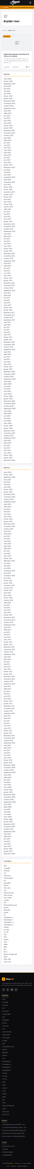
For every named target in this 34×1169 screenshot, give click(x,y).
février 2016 (8, 204)
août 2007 (7, 440)
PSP (5, 937)
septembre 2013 (9, 261)
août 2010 (7, 352)
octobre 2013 (8, 258)
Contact (5, 1149)
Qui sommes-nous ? (9, 1146)
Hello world (8, 895)
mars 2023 (7, 150)
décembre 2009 (9, 372)
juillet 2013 (7, 266)
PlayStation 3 (8, 920)
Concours (7, 876)
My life (6, 907)
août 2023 (7, 138)
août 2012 (7, 293)
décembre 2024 (9, 101)
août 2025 (7, 86)
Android (6, 871)
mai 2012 (7, 300)
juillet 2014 (7, 236)
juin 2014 (7, 239)
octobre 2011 (8, 317)
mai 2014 (7, 241)
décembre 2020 (9, 167)
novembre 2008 (9, 404)
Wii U (5, 952)
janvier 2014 (8, 251)
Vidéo (6, 944)
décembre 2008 (9, 401)
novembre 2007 (9, 433)
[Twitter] (3, 989)
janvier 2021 (8, 165)
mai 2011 (7, 330)
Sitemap (13, 1166)
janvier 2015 (8, 221)
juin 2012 (7, 298)
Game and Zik (9, 893)
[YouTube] (12, 989)
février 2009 (8, 396)
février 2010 (8, 367)
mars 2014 (7, 246)
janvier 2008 (8, 428)
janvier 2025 (8, 98)
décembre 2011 (9, 313)
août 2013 (7, 263)
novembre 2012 (9, 285)
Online (6, 912)
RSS (8, 1166)
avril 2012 (7, 303)
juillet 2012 (7, 295)
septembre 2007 (9, 438)
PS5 (5, 935)
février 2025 (8, 96)
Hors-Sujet (8, 898)
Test (5, 942)
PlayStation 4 (8, 922)
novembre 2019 (9, 177)
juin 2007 (7, 445)
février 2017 (8, 197)
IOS (5, 903)
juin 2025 (7, 89)
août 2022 (7, 153)
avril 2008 (7, 421)
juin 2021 (7, 158)
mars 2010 (7, 364)
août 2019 (7, 180)
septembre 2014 (9, 231)
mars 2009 (7, 394)
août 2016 (7, 199)
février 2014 (8, 249)
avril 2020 (7, 175)
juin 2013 (7, 268)
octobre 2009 (9, 376)
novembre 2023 (9, 133)
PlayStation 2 (8, 917)
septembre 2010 (9, 349)
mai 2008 (7, 418)
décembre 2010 (9, 342)
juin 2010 (7, 357)
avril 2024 (7, 121)
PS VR (6, 932)
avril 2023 (7, 148)
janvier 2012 (8, 310)
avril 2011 (7, 332)
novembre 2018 (9, 182)
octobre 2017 (8, 194)
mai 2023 (7, 145)
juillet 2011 (7, 325)
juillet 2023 (7, 140)
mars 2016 (7, 202)
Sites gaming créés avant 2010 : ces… (14, 1124)
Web (5, 947)
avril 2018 (7, 185)
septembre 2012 (9, 290)
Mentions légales (8, 1152)
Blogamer (10, 1163)
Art (5, 873)
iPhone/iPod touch (10, 905)
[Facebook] (7, 989)
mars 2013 (7, 276)
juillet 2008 (7, 413)
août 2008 (7, 411)
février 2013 (8, 278)
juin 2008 (7, 416)
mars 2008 (7, 423)
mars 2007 (7, 453)
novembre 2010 (9, 345)
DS (5, 880)
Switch (6, 939)
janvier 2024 (8, 128)
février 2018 (8, 187)
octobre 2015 (8, 207)
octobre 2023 (8, 135)
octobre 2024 (9, 106)
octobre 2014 (8, 229)
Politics (6, 927)
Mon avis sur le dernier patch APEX (13, 1133)
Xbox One (7, 962)
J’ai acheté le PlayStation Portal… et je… (15, 1127)
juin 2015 (7, 212)
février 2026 (8, 81)
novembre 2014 (9, 226)
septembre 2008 (9, 408)
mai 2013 (7, 271)
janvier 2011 (8, 340)
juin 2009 (7, 386)
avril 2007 (7, 450)
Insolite (6, 900)
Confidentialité (7, 1155)
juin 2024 (7, 116)
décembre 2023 (9, 130)
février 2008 (8, 426)
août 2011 (7, 322)
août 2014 (7, 234)
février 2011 (8, 337)
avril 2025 (7, 94)
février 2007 (8, 455)
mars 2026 (7, 79)
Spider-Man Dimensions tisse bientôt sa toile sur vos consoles (16, 55)
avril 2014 (7, 244)
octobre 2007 (9, 436)
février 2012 (8, 308)
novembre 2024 (9, 103)
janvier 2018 (8, 189)
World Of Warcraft (10, 954)
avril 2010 (7, 362)
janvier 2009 (8, 399)
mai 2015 (7, 214)
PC (5, 915)
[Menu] (30, 3)
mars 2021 (7, 162)
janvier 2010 (8, 369)
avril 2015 (7, 217)
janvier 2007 (8, 458)
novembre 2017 (9, 192)
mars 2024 (7, 123)
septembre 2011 (9, 320)
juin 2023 (7, 143)
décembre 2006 (9, 460)
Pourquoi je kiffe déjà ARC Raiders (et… (15, 1130)
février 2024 (8, 126)
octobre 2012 (8, 288)
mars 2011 (7, 335)
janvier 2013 (8, 281)
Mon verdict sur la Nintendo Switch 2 (14, 1136)
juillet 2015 (7, 209)
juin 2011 (7, 327)
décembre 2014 (9, 224)
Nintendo (7, 910)
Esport (6, 885)
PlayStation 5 (8, 925)
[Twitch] (16, 989)
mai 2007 (7, 448)
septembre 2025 (9, 84)
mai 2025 (7, 91)
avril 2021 (7, 160)
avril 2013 (7, 273)
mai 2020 (7, 172)
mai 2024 (7, 118)
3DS (5, 866)
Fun (5, 890)
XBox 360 (7, 959)
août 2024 (7, 111)
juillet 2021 (7, 155)
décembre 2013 (9, 253)
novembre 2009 (9, 374)
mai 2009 (7, 389)
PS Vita (6, 930)
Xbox (5, 957)
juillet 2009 (7, 384)
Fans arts (7, 888)
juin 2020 (7, 170)
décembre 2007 (9, 431)
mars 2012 (7, 305)
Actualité (7, 36)
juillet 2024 (7, 113)
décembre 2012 (9, 283)
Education (7, 883)
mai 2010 (7, 359)
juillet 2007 (7, 443)
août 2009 (7, 381)
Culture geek (8, 878)
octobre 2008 (9, 406)
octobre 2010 (8, 347)
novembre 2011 (9, 315)
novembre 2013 (9, 256)
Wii (5, 949)
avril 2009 (7, 391)
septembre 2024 (9, 108)
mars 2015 (7, 219)
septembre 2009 (9, 379)
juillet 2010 (7, 354)
